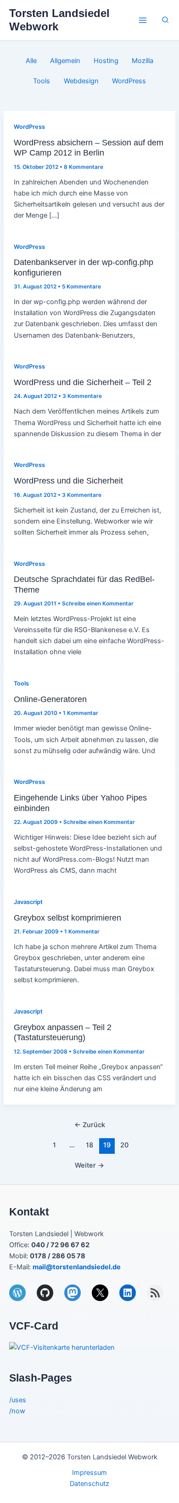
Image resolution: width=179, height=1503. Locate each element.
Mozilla (142, 61)
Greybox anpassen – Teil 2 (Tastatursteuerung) (63, 1032)
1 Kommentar (80, 713)
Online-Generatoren (50, 699)
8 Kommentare (83, 167)
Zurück (89, 1125)
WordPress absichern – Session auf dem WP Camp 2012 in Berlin (88, 147)
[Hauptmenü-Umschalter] (142, 20)
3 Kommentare (82, 396)
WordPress (129, 81)
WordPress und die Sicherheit (68, 480)
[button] (166, 20)
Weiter (89, 1165)
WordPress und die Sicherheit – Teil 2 (82, 382)
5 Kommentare (81, 286)
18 (89, 1145)
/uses (17, 1400)
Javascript (28, 901)
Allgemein (65, 61)
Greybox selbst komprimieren (67, 917)
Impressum (89, 1472)
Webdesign (81, 81)
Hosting (106, 61)
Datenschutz (89, 1484)
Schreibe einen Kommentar (98, 603)
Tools (41, 81)
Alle (31, 61)
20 (124, 1145)
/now (17, 1411)
